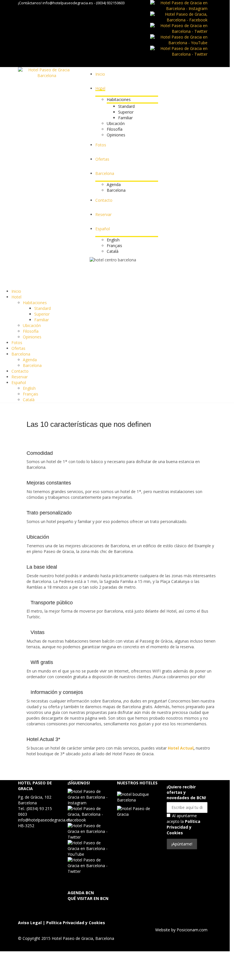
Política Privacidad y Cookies (183, 827)
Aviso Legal (30, 922)
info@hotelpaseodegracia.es (68, 2)
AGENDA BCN (81, 892)
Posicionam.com (192, 929)
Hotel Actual (180, 748)
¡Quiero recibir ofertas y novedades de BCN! (186, 792)
